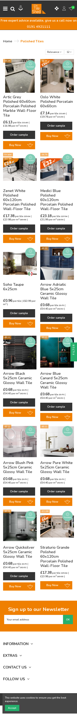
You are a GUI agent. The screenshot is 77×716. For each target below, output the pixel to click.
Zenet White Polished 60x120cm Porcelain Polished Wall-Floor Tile (19, 200)
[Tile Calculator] (56, 8)
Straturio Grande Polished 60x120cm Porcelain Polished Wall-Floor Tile (56, 556)
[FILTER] (73, 358)
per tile (12, 122)
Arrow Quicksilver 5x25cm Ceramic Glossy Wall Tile (18, 552)
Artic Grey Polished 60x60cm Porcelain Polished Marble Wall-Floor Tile (19, 106)
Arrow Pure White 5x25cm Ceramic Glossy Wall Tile (56, 467)
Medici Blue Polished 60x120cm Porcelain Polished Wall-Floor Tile (56, 200)
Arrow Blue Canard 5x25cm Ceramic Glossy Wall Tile (54, 380)
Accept (12, 708)
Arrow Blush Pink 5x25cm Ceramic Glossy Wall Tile (18, 467)
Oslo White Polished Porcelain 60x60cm (56, 101)
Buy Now (15, 145)
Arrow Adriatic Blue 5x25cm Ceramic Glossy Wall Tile (53, 291)
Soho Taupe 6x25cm (13, 287)
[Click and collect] (20, 8)
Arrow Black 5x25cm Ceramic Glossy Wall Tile (17, 378)
